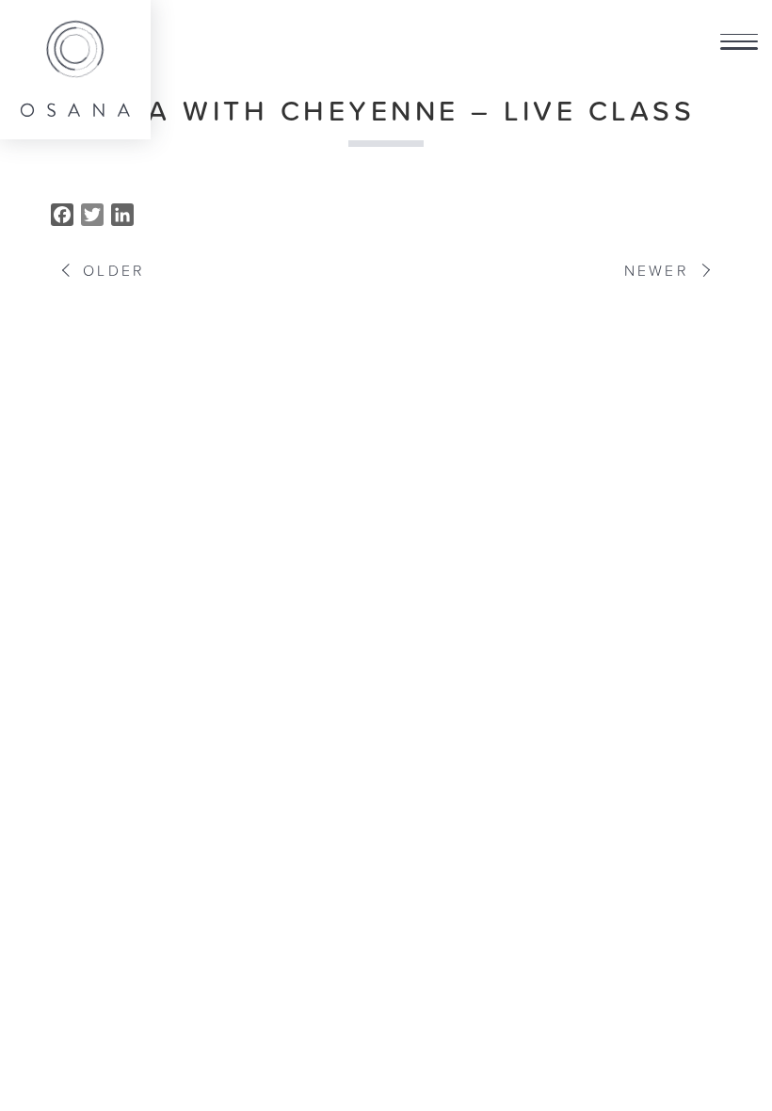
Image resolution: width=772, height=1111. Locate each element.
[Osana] (75, 70)
